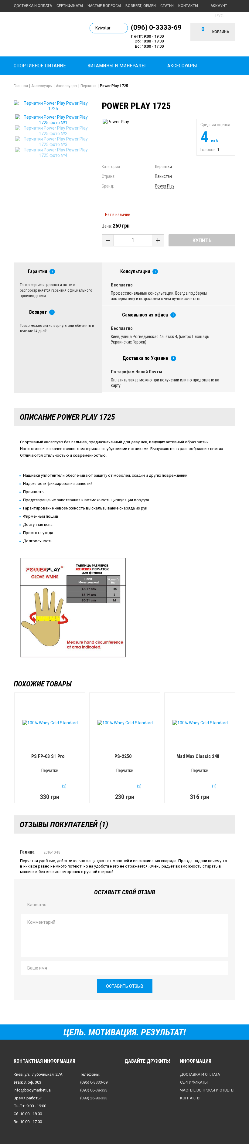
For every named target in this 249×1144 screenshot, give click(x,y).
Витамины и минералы (116, 66)
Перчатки (163, 166)
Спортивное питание (40, 66)
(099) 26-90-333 (93, 1098)
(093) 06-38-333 (93, 1090)
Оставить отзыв (124, 986)
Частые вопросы (104, 6)
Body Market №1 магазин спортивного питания (47, 34)
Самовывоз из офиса (145, 315)
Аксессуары (182, 66)
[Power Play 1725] (53, 119)
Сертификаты (69, 6)
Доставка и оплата (33, 6)
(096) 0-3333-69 (156, 27)
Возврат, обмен (140, 6)
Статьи (167, 6)
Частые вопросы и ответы (207, 1090)
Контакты (188, 6)
